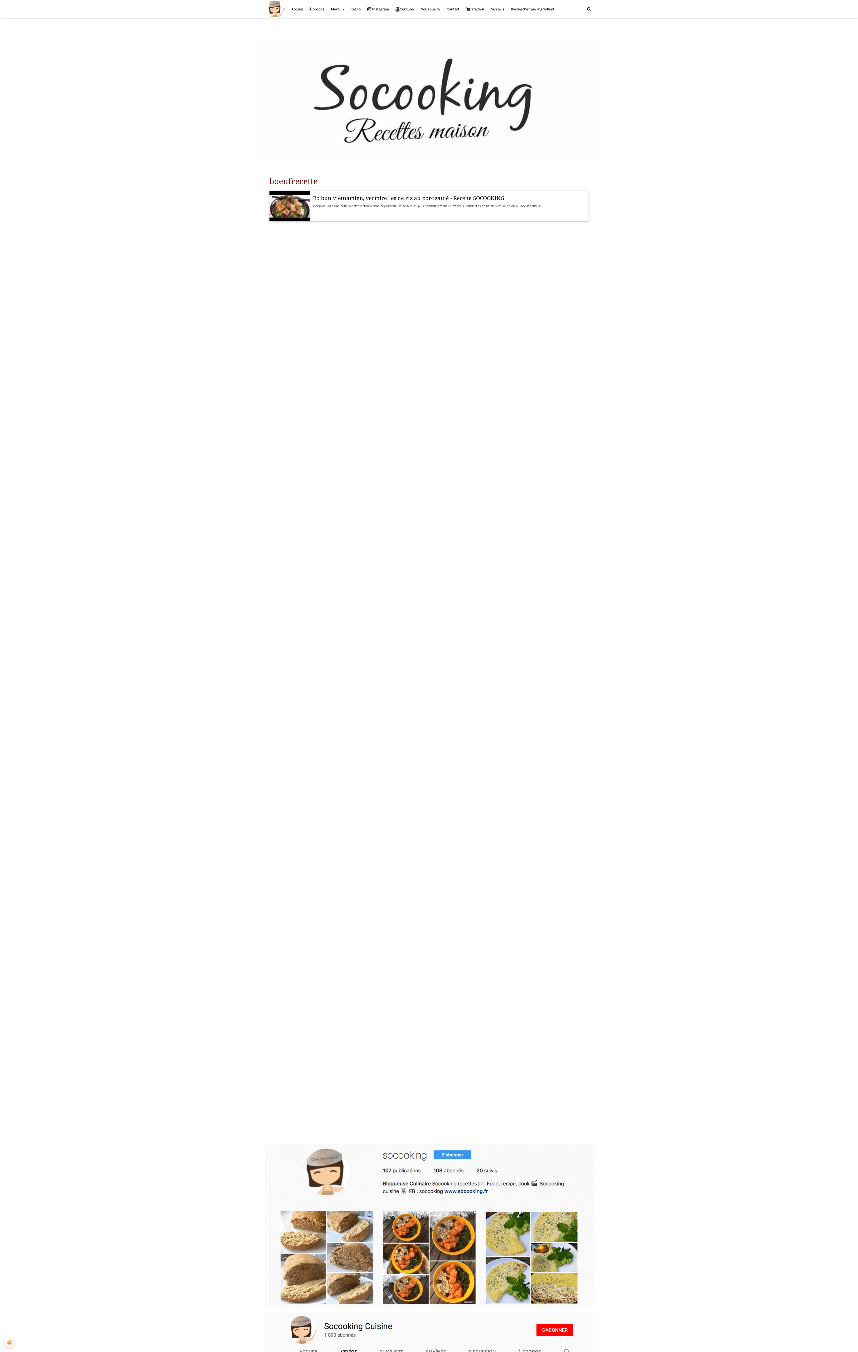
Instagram (380, 9)
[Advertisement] (81, 28)
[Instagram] (429, 1226)
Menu (336, 9)
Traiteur (477, 9)
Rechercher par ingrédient (532, 9)
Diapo (356, 9)
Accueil (297, 9)
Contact (453, 9)
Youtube (406, 9)
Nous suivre (430, 9)
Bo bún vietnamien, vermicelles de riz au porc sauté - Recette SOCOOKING (408, 198)
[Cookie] (9, 1343)
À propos (316, 9)
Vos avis (497, 9)
